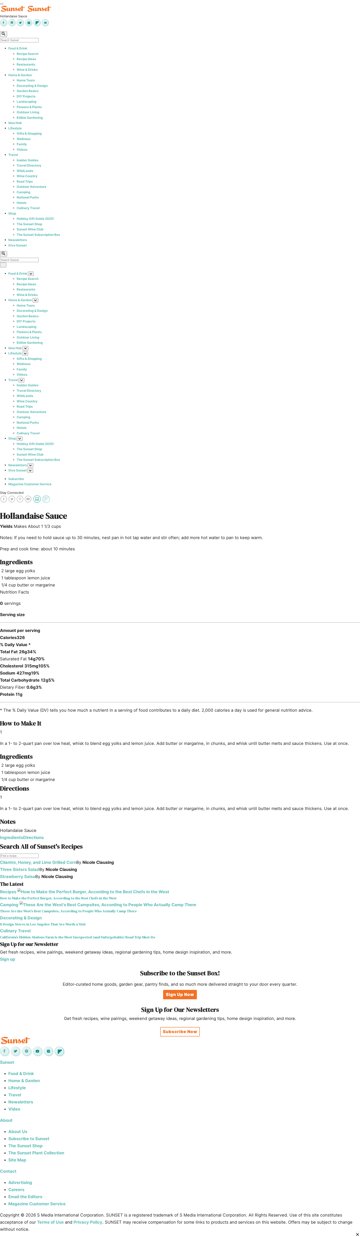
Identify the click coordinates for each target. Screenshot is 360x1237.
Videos (22, 150)
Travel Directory (29, 165)
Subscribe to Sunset (28, 1138)
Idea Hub (15, 123)
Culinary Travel (28, 208)
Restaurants (26, 64)
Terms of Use (50, 1222)
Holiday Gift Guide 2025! (35, 219)
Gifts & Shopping (29, 133)
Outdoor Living (28, 112)
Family (22, 144)
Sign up (7, 959)
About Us (17, 1131)
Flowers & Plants (29, 107)
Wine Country (27, 176)
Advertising (20, 1182)
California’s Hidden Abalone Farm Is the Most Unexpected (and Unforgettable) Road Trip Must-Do (77, 937)
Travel (13, 155)
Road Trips (25, 181)
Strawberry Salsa (17, 876)
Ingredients (11, 837)
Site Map (17, 1159)
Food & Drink (17, 48)
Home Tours (26, 80)
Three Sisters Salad (19, 869)
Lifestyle (15, 128)
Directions (33, 837)
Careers (16, 1189)
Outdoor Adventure (31, 187)
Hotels (21, 203)
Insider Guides (27, 160)
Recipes (8, 891)
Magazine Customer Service (29, 484)
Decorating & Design (32, 86)
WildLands (25, 171)
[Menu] (1, 3)
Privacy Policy (88, 1222)
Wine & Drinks (27, 70)
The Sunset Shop (29, 224)
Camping (23, 192)
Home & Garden (20, 75)
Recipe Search (28, 54)
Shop (12, 213)
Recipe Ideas (26, 59)
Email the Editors (25, 1196)
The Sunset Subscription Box (38, 235)
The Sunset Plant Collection (36, 1152)
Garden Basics (28, 91)
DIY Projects (26, 96)
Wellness (23, 139)
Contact (8, 1171)
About (6, 1120)
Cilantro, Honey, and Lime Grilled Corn (38, 862)
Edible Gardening (30, 118)
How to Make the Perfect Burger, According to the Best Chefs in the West (58, 898)
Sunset (7, 1062)
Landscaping (26, 102)
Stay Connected (12, 493)
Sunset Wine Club (30, 229)
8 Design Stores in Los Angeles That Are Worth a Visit (43, 924)
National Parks (28, 197)
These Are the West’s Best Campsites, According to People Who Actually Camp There (68, 911)
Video (14, 1109)
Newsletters (17, 240)
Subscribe (16, 479)
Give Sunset (17, 245)
